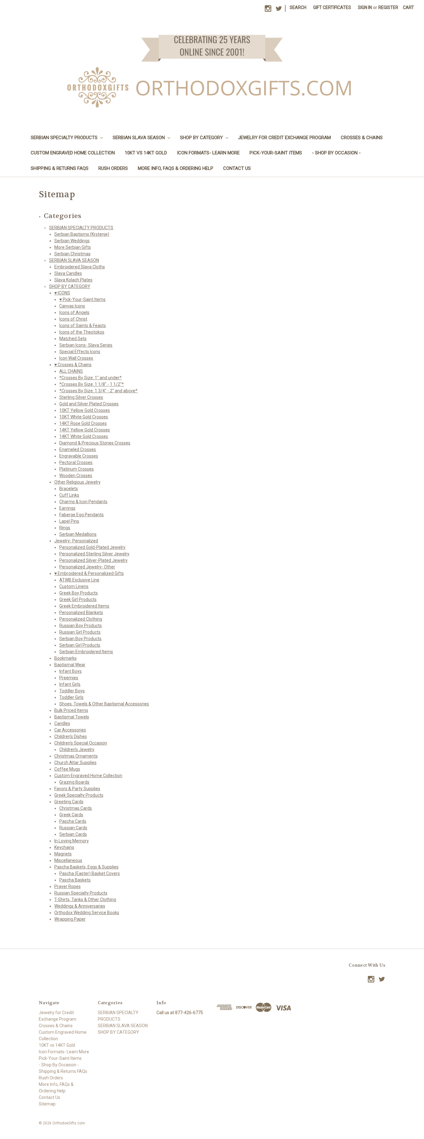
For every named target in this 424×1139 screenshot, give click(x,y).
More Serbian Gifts (72, 247)
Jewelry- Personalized (76, 540)
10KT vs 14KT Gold (146, 153)
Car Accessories (70, 729)
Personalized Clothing (80, 619)
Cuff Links (69, 495)
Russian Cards (73, 827)
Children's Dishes (70, 736)
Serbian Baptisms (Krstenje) (81, 234)
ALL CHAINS (71, 371)
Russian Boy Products (80, 625)
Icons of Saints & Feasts (82, 325)
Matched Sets (73, 338)
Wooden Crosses (75, 475)
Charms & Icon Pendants (83, 501)
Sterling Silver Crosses (81, 397)
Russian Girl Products (80, 632)
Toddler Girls (71, 697)
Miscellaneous (68, 860)
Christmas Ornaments (76, 756)
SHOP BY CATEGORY (202, 137)
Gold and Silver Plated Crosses (89, 403)
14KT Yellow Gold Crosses (84, 429)
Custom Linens (73, 586)
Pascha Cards (72, 821)
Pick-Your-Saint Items (276, 153)
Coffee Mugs (67, 769)
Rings (64, 527)
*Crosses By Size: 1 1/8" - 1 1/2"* (91, 384)
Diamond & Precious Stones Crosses (94, 442)
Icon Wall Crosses (76, 358)
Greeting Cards (68, 801)
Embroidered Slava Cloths (79, 266)
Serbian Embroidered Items (86, 651)
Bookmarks (65, 658)
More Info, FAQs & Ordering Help (175, 168)
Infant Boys (70, 671)
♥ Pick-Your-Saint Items (82, 299)
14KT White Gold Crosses (83, 436)
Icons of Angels (74, 312)
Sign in (365, 7)
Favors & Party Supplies (77, 788)
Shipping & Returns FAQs (59, 168)
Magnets (63, 853)
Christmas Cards (75, 808)
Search (298, 7)
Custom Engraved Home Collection (73, 153)
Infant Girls (69, 684)
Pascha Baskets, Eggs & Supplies (86, 866)
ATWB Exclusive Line (79, 579)
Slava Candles (68, 273)
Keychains (64, 847)
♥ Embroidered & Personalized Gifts (89, 573)
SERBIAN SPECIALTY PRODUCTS (65, 137)
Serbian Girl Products (79, 645)
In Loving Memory (71, 840)
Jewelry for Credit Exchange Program (284, 137)
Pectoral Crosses (75, 462)
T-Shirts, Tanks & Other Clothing (85, 899)
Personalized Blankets (81, 612)
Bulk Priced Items (71, 710)
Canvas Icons (72, 305)
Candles (62, 723)
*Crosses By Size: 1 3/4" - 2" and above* (98, 390)
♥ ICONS (62, 292)
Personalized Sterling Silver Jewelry (94, 553)
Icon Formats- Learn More (208, 153)
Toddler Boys (72, 690)
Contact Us (237, 168)
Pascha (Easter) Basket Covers (89, 873)
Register (388, 7)
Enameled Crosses (77, 449)
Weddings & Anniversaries (79, 906)
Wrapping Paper (70, 919)
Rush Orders (113, 168)
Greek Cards (71, 814)
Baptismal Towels (71, 716)
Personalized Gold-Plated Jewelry (92, 547)
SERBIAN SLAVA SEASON (139, 137)
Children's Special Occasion (80, 742)
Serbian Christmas (72, 253)
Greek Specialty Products (78, 795)
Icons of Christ (73, 319)
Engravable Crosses (78, 455)
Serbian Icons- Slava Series (85, 345)
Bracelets (68, 488)
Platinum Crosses (76, 469)
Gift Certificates (332, 7)
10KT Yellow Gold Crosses (84, 410)
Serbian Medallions (78, 534)
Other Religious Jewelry (77, 482)
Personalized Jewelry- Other (87, 566)
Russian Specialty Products (80, 893)
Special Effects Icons (79, 351)
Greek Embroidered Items (84, 606)
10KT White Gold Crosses (83, 416)
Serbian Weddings (72, 240)
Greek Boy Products (78, 592)
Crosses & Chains (362, 137)
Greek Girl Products (78, 599)
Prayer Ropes (67, 886)
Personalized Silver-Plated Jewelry (93, 560)
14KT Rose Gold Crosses (83, 423)
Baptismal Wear (69, 664)
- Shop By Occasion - (336, 153)
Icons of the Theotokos (81, 332)
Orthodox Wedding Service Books (86, 912)
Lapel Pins (69, 521)
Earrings (67, 508)
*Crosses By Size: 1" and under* (90, 377)
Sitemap (47, 1103)
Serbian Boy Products (80, 638)
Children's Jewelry (76, 749)
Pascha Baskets (75, 879)
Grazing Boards (74, 782)
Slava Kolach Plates (73, 279)
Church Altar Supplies (75, 762)
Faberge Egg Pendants (81, 514)
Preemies (68, 677)
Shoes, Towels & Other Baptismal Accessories (104, 703)
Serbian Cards (73, 834)
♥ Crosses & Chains (73, 364)
